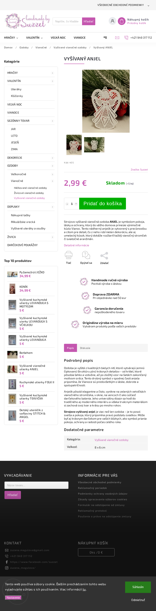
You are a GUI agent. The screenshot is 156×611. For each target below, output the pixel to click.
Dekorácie (14, 157)
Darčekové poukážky (22, 245)
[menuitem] (13, 38)
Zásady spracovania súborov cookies (102, 499)
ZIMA (14, 149)
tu (84, 589)
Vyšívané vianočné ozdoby (29, 198)
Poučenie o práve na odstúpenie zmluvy (104, 516)
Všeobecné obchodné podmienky (121, 5)
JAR (13, 129)
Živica (11, 237)
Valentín (14, 80)
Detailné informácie (76, 245)
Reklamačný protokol (92, 510)
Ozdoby (12, 165)
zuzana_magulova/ (23, 567)
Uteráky (16, 89)
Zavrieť (134, 270)
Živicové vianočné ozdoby (29, 192)
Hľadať (89, 21)
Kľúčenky (17, 96)
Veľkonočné (18, 174)
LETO (14, 135)
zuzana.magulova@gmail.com (29, 550)
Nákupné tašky (20, 215)
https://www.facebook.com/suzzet (34, 561)
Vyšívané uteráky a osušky (28, 228)
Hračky (12, 72)
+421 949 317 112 (21, 556)
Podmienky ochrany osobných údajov (103, 493)
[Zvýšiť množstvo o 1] (76, 204)
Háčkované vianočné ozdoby (30, 187)
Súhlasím (138, 587)
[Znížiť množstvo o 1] (67, 204)
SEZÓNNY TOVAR (18, 120)
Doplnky (13, 206)
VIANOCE (13, 112)
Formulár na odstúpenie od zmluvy (101, 505)
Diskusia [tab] (85, 347)
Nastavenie (13, 597)
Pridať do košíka (102, 203)
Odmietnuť (138, 600)
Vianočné (17, 180)
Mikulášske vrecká (23, 222)
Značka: (139, 169)
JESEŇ (15, 142)
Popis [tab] (70, 347)
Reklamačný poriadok (92, 487)
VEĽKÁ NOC (14, 104)
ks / (96, 552)
